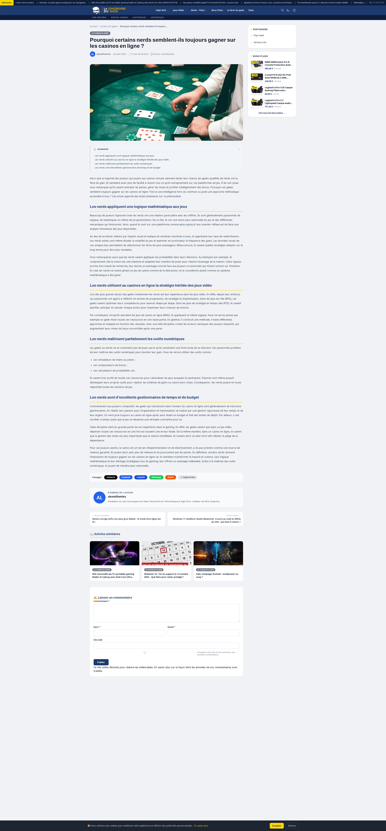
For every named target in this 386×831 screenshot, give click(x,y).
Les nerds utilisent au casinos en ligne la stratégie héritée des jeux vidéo (132, 159)
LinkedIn (141, 477)
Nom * (96, 627)
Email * (171, 627)
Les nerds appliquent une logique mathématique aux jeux (125, 155)
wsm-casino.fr (187, 224)
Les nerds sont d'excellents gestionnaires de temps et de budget (128, 167)
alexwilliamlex (117, 496)
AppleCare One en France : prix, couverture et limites (251, 3)
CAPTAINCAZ (139, 17)
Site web (97, 640)
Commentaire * (101, 601)
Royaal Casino (119, 17)
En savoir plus (201, 825)
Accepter (276, 825)
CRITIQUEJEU (157, 17)
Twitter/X (111, 477)
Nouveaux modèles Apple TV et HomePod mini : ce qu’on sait (194, 3)
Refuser (292, 825)
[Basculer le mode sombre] (288, 10)
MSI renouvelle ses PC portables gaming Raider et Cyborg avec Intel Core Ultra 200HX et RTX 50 (117, 3)
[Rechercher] (282, 10)
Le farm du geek (108, 26)
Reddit (171, 477)
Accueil (93, 26)
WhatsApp (156, 477)
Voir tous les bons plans (272, 113)
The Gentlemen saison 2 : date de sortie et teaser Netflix (306, 3)
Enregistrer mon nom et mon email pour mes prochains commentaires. (216, 653)
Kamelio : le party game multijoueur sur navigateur (46, 3)
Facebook (126, 477)
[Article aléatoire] (294, 10)
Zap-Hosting (99, 17)
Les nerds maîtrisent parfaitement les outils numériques (123, 163)
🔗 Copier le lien (187, 477)
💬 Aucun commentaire (162, 54)
